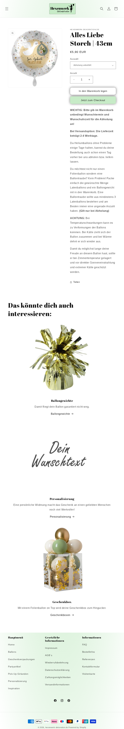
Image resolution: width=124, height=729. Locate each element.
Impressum (51, 648)
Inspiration (14, 688)
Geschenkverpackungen (21, 659)
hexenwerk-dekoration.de (56, 727)
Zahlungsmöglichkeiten (58, 677)
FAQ (84, 644)
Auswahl (74, 59)
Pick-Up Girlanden (18, 674)
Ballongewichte (60, 413)
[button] (6, 8)
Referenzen (88, 659)
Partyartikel (14, 666)
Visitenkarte (88, 674)
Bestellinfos (88, 652)
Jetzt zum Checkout (93, 100)
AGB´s (48, 655)
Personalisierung (60, 516)
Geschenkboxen (60, 615)
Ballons (12, 652)
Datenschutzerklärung (57, 670)
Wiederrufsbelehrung (56, 662)
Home (11, 644)
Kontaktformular (91, 666)
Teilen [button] (76, 282)
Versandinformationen (57, 684)
